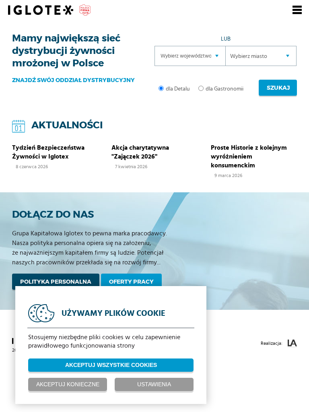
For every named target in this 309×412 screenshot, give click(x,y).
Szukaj (278, 87)
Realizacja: (272, 343)
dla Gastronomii (224, 89)
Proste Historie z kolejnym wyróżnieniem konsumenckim (249, 156)
